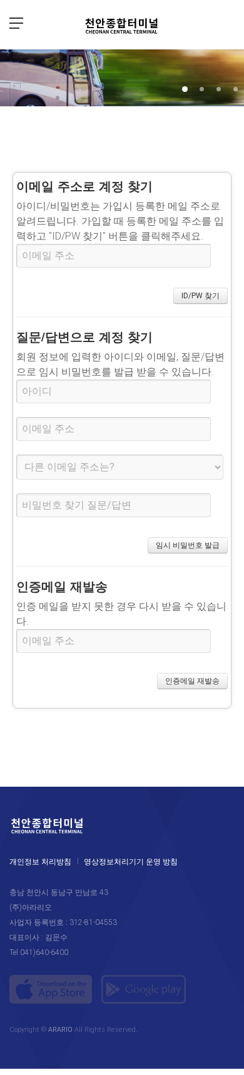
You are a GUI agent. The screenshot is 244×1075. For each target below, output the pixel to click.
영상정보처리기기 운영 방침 (131, 861)
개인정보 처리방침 (40, 861)
